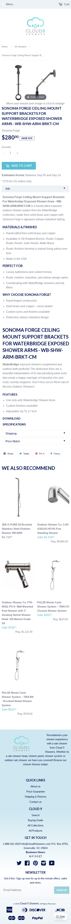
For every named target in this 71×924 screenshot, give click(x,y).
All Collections (35, 825)
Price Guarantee (35, 791)
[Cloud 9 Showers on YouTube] (51, 864)
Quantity (6, 147)
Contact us (35, 801)
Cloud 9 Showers (29, 903)
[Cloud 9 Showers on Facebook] (27, 864)
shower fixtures (31, 764)
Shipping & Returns (35, 796)
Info (35, 188)
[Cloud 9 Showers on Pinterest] (35, 864)
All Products (35, 830)
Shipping (35, 433)
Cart (66, 4)
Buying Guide (35, 820)
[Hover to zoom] (35, 82)
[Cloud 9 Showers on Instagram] (43, 864)
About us (35, 786)
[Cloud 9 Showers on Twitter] (19, 864)
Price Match (35, 441)
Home (5, 46)
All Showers (21, 46)
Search (36, 815)
